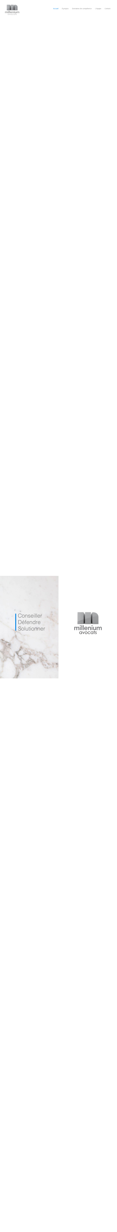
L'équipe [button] (98, 8)
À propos (65, 8)
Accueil (55, 8)
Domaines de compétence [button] (82, 8)
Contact (107, 8)
